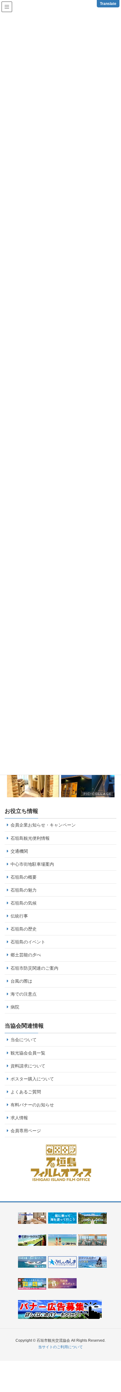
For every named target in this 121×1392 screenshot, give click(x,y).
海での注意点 (24, 994)
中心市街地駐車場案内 (32, 864)
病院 (15, 1007)
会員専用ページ (26, 1130)
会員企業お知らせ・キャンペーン (43, 824)
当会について (24, 1039)
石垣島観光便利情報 (30, 838)
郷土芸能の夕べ (26, 954)
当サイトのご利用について (60, 1347)
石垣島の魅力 (24, 890)
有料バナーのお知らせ (32, 1104)
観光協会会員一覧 (28, 1052)
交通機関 (19, 851)
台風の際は (21, 981)
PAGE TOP (118, 1342)
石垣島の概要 (24, 877)
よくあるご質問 (26, 1091)
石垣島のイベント (28, 941)
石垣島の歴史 (24, 928)
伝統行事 (19, 916)
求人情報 (19, 1117)
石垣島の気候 (24, 903)
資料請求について (28, 1065)
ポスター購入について (32, 1078)
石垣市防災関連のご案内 (34, 968)
